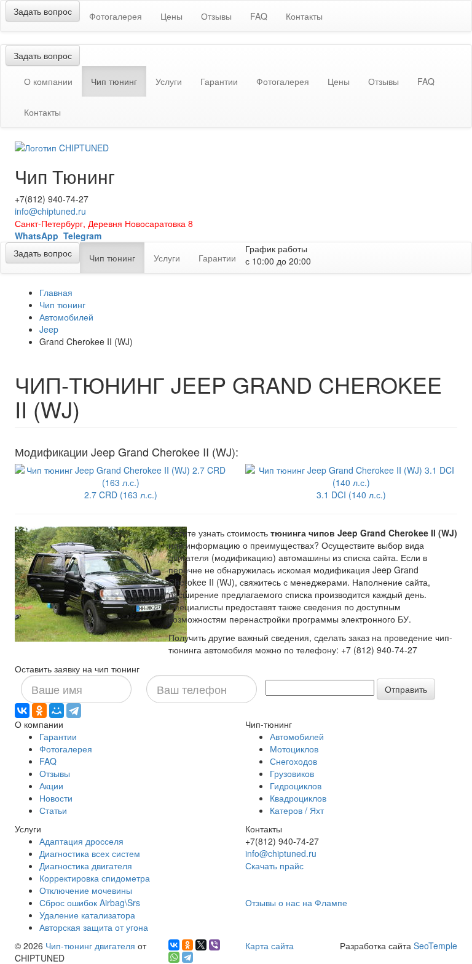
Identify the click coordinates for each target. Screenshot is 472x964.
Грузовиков (292, 773)
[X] (200, 944)
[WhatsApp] (173, 957)
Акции (51, 785)
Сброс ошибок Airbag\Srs (89, 902)
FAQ (258, 16)
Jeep (48, 329)
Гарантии (219, 81)
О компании (48, 81)
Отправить (406, 689)
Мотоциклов (294, 749)
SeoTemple (435, 945)
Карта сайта (269, 945)
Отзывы (216, 16)
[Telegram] (73, 710)
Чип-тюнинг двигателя (90, 945)
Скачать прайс (274, 865)
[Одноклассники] (39, 710)
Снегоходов (293, 761)
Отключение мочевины (85, 890)
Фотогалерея (115, 16)
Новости (56, 798)
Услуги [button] (168, 81)
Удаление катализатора (87, 915)
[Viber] (214, 944)
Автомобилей (66, 317)
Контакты (304, 16)
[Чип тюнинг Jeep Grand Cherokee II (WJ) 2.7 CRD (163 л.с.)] (121, 475)
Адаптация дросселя (81, 841)
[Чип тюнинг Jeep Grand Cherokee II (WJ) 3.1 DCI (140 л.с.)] (351, 475)
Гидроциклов (295, 785)
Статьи (53, 810)
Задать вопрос (43, 11)
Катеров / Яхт (297, 810)
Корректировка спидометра (94, 878)
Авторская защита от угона (93, 927)
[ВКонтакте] (22, 710)
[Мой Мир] (56, 710)
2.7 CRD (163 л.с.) (120, 494)
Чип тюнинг (62, 304)
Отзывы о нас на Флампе (296, 902)
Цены (171, 16)
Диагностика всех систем (89, 853)
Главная (56, 292)
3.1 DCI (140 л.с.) (351, 494)
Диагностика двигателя (85, 865)
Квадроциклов (298, 798)
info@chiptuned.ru (50, 211)
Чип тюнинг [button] (118, 80)
